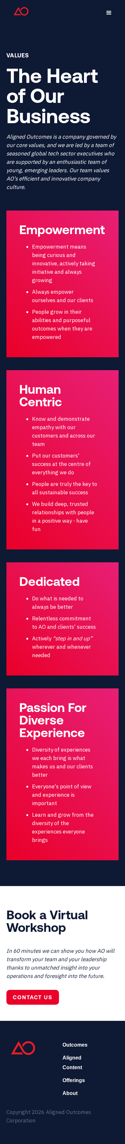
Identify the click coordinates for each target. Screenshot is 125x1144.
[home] (19, 11)
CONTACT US (33, 997)
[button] (109, 13)
